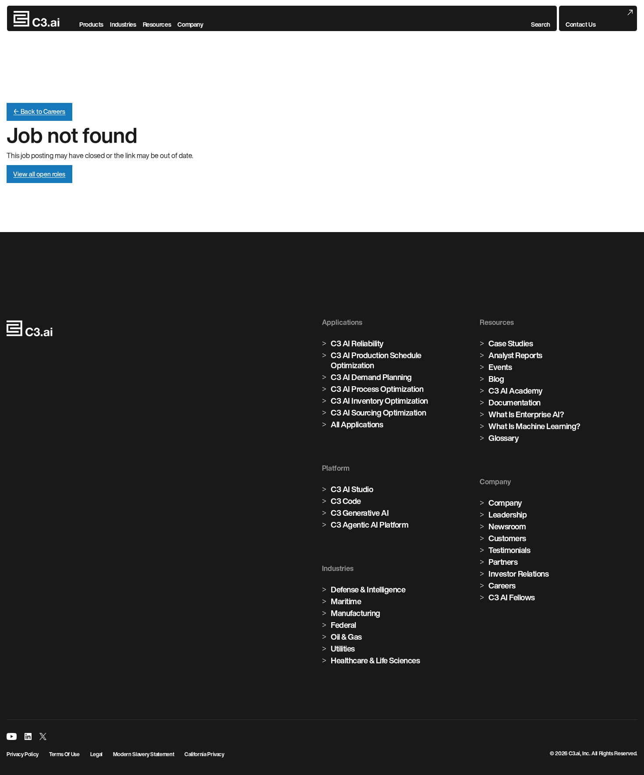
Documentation (514, 402)
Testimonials (509, 550)
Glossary (503, 438)
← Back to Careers (39, 111)
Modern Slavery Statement (143, 754)
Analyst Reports (515, 355)
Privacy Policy (23, 754)
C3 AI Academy (515, 391)
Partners (502, 562)
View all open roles (39, 174)
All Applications (357, 424)
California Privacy (204, 754)
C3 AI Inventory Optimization (379, 401)
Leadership (507, 514)
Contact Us (580, 24)
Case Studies (510, 343)
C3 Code (346, 501)
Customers (507, 538)
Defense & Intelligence (368, 589)
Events (500, 367)
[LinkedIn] (28, 736)
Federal (343, 625)
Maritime (346, 601)
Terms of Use (64, 754)
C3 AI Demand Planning (371, 377)
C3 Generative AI (360, 513)
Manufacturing (355, 613)
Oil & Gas (346, 637)
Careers (502, 585)
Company (505, 503)
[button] (540, 19)
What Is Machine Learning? (534, 426)
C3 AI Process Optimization (377, 389)
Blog (496, 379)
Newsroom (507, 526)
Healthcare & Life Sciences (375, 660)
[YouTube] (12, 736)
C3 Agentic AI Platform (369, 524)
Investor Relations (518, 574)
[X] (42, 736)
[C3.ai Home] (37, 19)
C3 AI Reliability (357, 343)
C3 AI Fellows (511, 597)
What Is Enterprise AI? (526, 414)
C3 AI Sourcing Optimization (378, 412)
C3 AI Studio (352, 489)
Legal (96, 754)
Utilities (343, 648)
